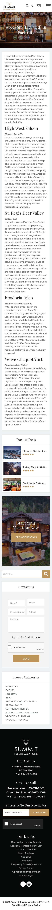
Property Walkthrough (21, 701)
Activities (11, 686)
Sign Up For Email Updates (26, 637)
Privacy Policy (26, 868)
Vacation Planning (17, 716)
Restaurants (13, 705)
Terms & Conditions (26, 849)
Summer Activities (17, 709)
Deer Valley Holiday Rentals (26, 842)
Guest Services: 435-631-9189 (26, 792)
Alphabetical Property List (26, 872)
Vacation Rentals (16, 720)
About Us (26, 857)
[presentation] (26, 647)
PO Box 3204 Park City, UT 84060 (26, 770)
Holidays (11, 694)
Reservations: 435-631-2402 (26, 788)
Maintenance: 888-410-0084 (26, 796)
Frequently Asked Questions (26, 864)
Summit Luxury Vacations (21, 712)
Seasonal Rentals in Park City (26, 846)
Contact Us (26, 860)
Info (8, 697)
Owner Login (26, 875)
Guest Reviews (26, 853)
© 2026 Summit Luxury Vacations (21, 902)
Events (9, 690)
